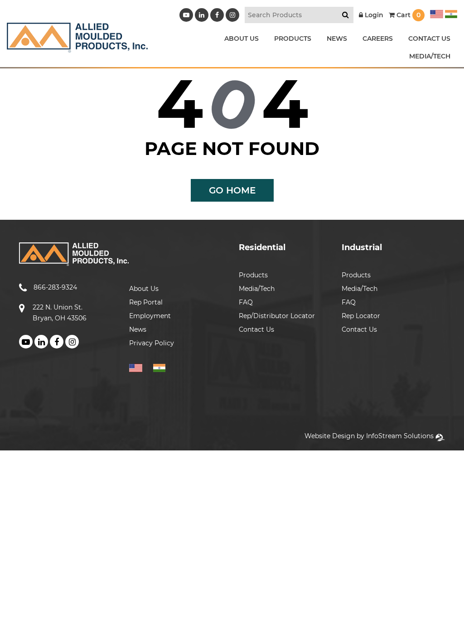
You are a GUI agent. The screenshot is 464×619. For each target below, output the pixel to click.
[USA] (436, 13)
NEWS (337, 38)
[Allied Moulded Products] (77, 47)
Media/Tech (257, 289)
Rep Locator (361, 316)
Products (253, 275)
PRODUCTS (292, 38)
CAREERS (377, 38)
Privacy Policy (151, 343)
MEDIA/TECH (429, 56)
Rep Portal (146, 302)
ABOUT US (241, 38)
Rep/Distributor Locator (277, 316)
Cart (407, 15)
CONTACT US (429, 38)
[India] (450, 13)
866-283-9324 (55, 287)
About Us (144, 289)
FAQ (246, 302)
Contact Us (256, 329)
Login (373, 15)
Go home (232, 190)
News (137, 329)
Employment (150, 316)
